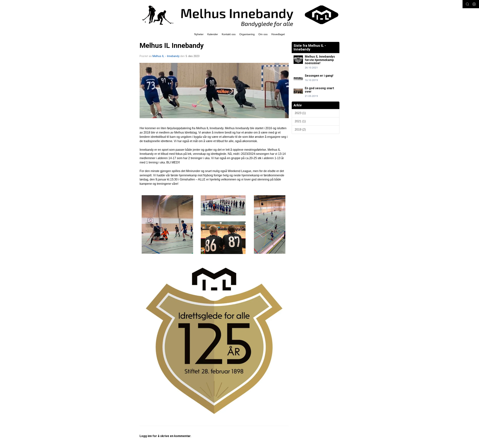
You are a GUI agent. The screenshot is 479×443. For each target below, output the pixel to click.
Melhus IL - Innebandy (165, 56)
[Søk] (467, 4)
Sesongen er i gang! (319, 75)
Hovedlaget (278, 34)
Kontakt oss (229, 34)
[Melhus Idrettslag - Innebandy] (239, 15)
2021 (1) (300, 121)
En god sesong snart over (319, 89)
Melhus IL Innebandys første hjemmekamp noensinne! (320, 60)
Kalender (212, 34)
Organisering (247, 34)
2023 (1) (300, 113)
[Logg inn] (474, 4)
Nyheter (199, 34)
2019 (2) (300, 129)
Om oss (263, 34)
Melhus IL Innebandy (172, 46)
